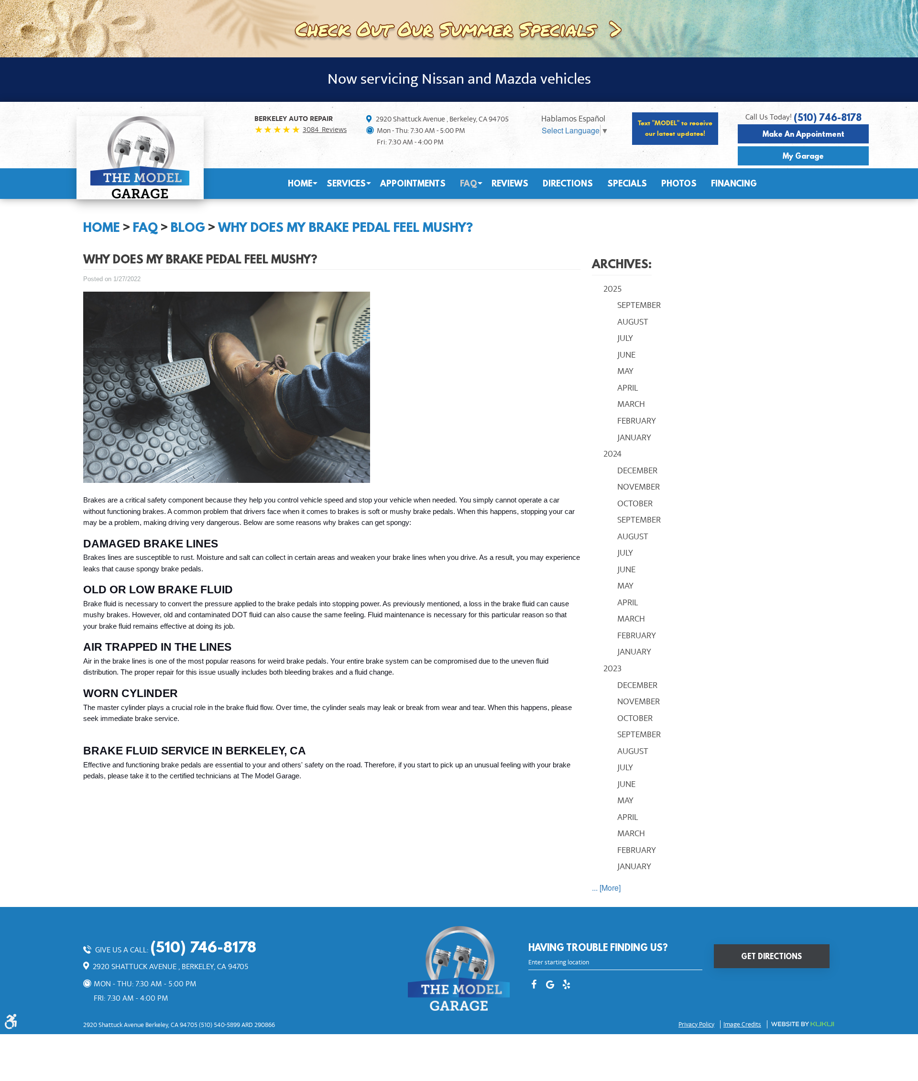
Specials (627, 183)
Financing (734, 183)
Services (346, 183)
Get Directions (771, 956)
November (638, 486)
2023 (612, 668)
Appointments (413, 183)
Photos (679, 183)
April (627, 387)
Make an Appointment (803, 134)
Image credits (742, 1024)
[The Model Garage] (139, 157)
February (636, 420)
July (625, 338)
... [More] (606, 887)
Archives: (622, 263)
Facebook (534, 985)
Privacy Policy (696, 1024)
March (631, 404)
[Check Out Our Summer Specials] (459, 27)
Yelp (566, 985)
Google (550, 985)
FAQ (468, 183)
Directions (568, 183)
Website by (802, 1024)
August (632, 321)
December (637, 470)
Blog (188, 227)
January (634, 437)
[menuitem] (300, 183)
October (635, 503)
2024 (612, 453)
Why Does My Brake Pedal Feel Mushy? (345, 227)
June (626, 354)
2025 (612, 288)
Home (300, 183)
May (625, 371)
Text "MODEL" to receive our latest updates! (675, 128)
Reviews (510, 183)
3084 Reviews (325, 129)
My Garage (803, 156)
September (639, 305)
